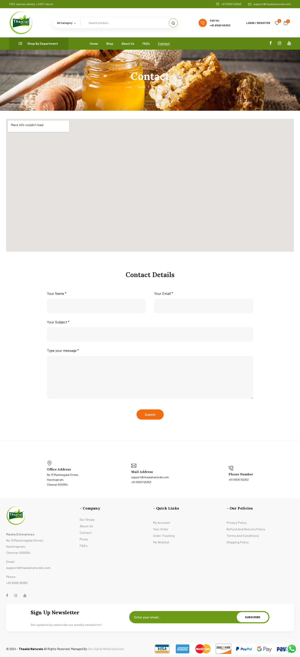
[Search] (173, 23)
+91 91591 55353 (231, 4)
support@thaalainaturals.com (272, 4)
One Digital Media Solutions (106, 649)
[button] (286, 22)
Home (142, 87)
